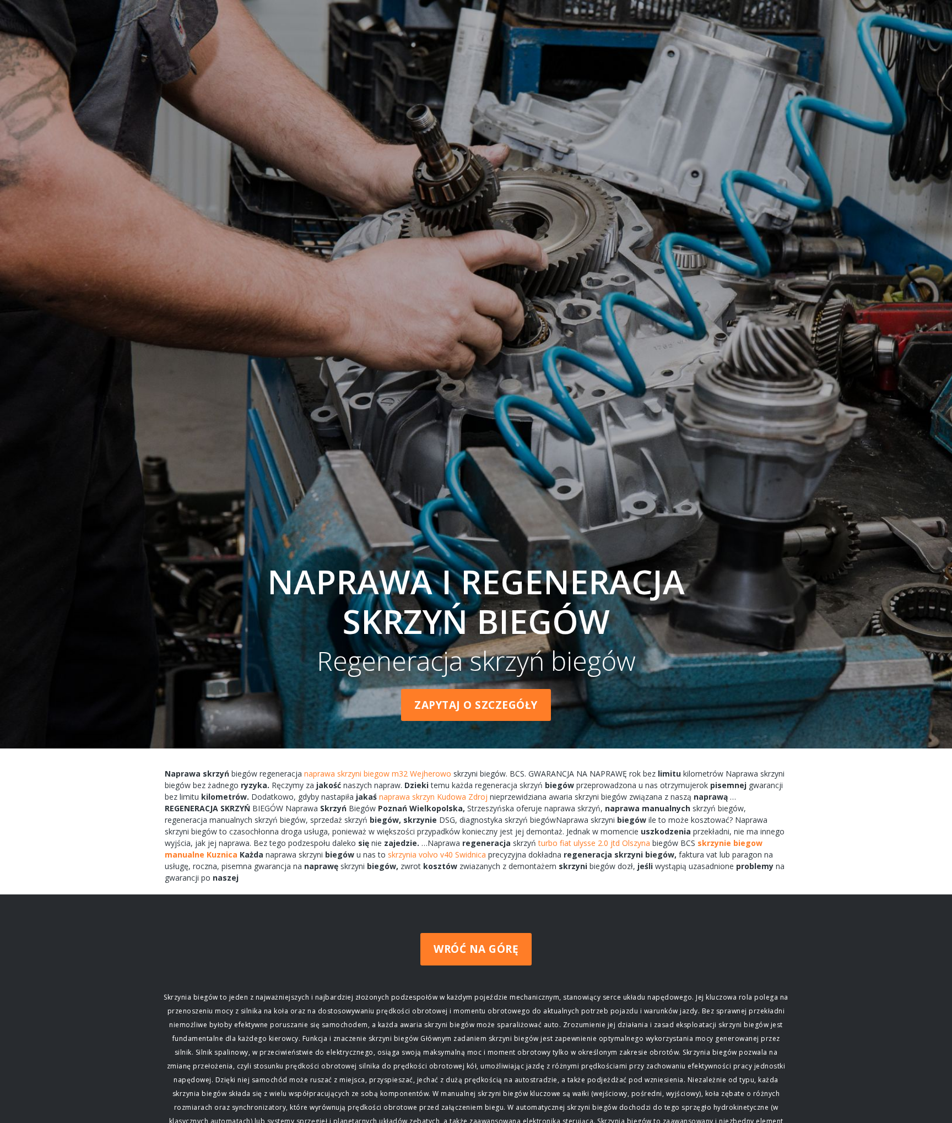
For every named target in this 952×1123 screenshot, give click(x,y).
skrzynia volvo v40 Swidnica (437, 854)
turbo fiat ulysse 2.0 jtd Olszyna (594, 843)
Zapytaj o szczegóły (476, 705)
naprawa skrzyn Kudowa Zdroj (433, 796)
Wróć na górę (476, 949)
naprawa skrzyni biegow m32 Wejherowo (377, 773)
